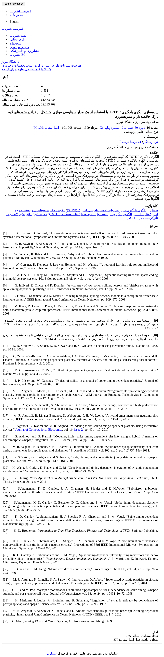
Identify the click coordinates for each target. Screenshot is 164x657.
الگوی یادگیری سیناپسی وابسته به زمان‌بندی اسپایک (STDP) (106, 210)
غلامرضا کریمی (130, 142)
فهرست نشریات (20, 11)
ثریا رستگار (150, 142)
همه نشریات (18, 35)
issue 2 (78, 429)
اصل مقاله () (46, 127)
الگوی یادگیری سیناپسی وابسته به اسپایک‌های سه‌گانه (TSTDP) (90, 214)
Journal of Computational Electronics (38, 429)
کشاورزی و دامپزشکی (24, 51)
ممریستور (40, 214)
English (14, 21)
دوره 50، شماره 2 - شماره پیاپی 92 (122, 127)
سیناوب (51, 653)
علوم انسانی (18, 39)
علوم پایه (15, 43)
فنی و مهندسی (19, 47)
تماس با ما (16, 14)
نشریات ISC (18, 54)
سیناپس (152, 210)
